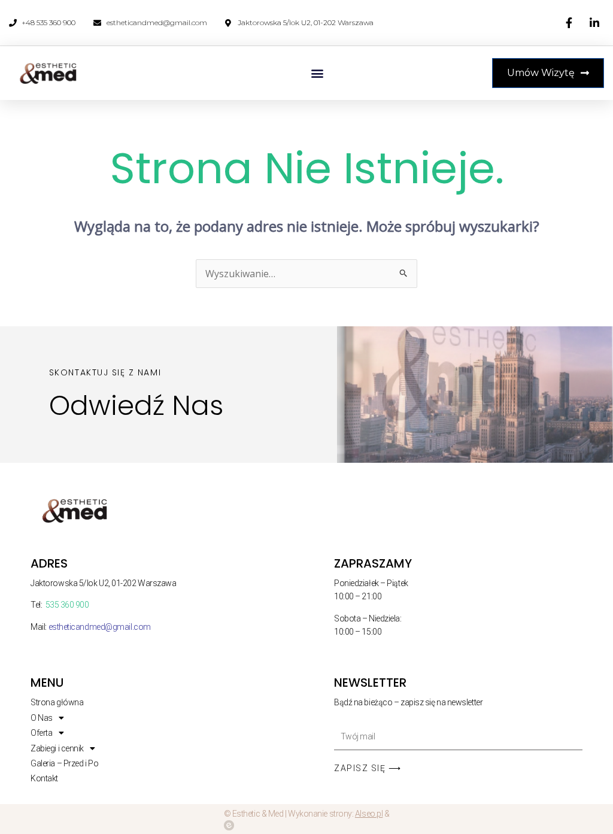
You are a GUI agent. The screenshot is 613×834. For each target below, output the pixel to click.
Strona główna (57, 702)
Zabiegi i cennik (57, 748)
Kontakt (44, 778)
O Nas (42, 718)
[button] (317, 73)
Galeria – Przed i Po (64, 763)
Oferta (41, 733)
